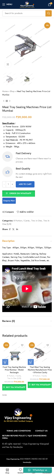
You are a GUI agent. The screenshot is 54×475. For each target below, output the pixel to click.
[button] (18, 193)
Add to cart (25, 184)
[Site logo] (27, 4)
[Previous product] (3, 100)
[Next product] (9, 100)
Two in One (36, 220)
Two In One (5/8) (14, 378)
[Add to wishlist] (22, 345)
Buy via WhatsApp (15, 387)
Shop (12, 91)
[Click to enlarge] (7, 64)
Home (5, 91)
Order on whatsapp (20, 193)
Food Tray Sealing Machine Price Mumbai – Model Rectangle (14, 370)
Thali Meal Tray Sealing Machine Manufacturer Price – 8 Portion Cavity (40, 370)
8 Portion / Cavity (22, 220)
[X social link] (13, 229)
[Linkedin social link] (17, 229)
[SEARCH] (48, 13)
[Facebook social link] (9, 229)
